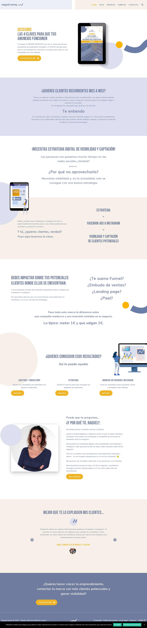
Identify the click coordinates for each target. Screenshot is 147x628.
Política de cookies (110, 620)
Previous (32, 539)
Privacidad (98, 620)
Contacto (132, 620)
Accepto (117, 625)
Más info (17, 393)
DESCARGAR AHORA (28, 58)
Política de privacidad (132, 625)
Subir (140, 620)
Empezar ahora (45, 602)
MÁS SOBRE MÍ (74, 477)
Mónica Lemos (40, 620)
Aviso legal (123, 620)
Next (115, 539)
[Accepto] (144, 625)
